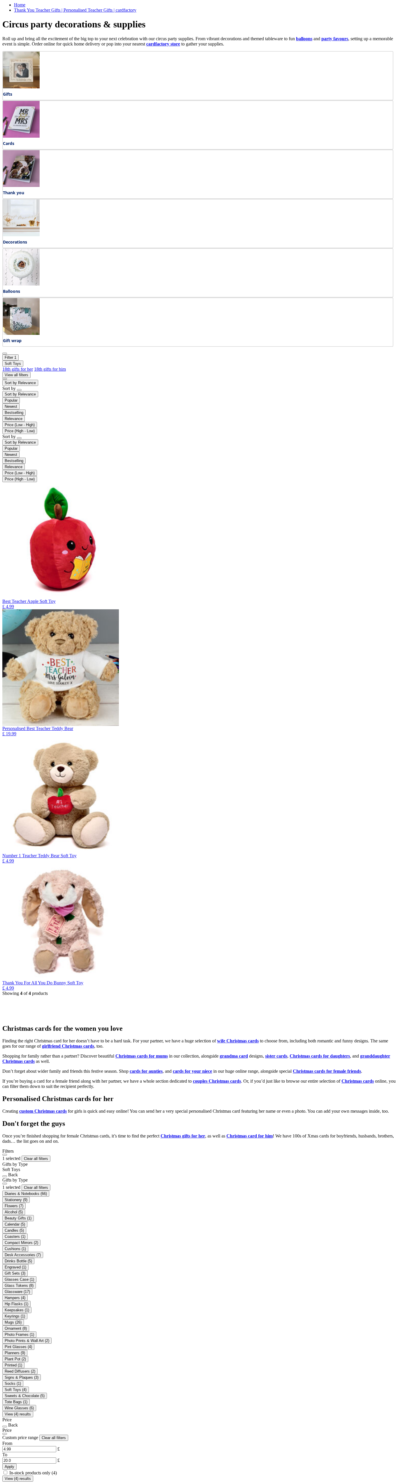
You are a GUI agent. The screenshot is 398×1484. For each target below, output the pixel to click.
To (4, 1454)
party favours (334, 38)
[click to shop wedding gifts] (21, 86)
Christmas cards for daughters (320, 1056)
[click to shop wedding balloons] (21, 283)
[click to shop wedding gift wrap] (21, 333)
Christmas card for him (249, 1135)
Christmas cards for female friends (327, 1071)
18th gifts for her (17, 369)
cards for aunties (146, 1071)
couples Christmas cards (217, 1081)
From (7, 1443)
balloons (304, 38)
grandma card (234, 1056)
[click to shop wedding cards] (21, 136)
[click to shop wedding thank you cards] (21, 185)
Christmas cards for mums (141, 1056)
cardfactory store (163, 43)
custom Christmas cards (43, 1111)
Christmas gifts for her (183, 1135)
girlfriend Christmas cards (68, 1046)
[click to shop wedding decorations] (21, 234)
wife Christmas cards (238, 1040)
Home (19, 4)
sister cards (276, 1056)
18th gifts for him (50, 369)
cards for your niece (192, 1071)
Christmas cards (357, 1081)
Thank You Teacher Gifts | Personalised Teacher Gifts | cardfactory (75, 10)
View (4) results (18, 1414)
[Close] (4, 1155)
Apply (9, 1466)
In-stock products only (33, 1472)
